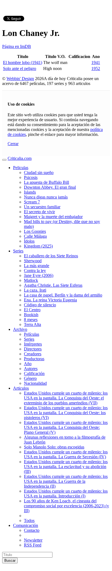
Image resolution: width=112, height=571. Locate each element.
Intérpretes (33, 344)
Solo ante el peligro (19, 68)
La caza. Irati (35, 290)
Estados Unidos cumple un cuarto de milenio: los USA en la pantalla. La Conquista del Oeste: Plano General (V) (66, 427)
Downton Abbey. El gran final (50, 187)
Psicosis (31, 177)
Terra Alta (32, 324)
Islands (30, 192)
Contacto (31, 530)
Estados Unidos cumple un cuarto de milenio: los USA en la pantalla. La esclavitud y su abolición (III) (66, 466)
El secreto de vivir (39, 211)
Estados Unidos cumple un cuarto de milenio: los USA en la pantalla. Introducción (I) (66, 493)
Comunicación (25, 525)
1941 (95, 62)
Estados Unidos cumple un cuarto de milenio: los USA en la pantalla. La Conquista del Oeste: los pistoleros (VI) (66, 412)
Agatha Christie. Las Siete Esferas (53, 285)
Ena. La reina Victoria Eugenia (50, 300)
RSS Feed (32, 545)
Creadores (32, 354)
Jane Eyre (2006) (38, 275)
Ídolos (29, 241)
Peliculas (20, 167)
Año (28, 363)
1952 (95, 68)
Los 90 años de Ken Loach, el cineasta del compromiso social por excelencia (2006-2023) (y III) (66, 506)
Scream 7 (32, 202)
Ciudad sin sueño (39, 172)
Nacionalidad (35, 383)
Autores (31, 368)
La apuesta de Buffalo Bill (46, 182)
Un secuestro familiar (42, 206)
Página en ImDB (16, 46)
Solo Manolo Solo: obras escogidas (54, 447)
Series (18, 251)
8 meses (31, 319)
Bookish (31, 314)
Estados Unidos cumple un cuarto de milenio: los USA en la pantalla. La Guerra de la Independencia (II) (66, 481)
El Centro (32, 309)
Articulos (21, 388)
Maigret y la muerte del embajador (53, 216)
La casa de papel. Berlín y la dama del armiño (63, 295)
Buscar (9, 560)
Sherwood (33, 260)
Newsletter (33, 540)
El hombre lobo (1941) (22, 62)
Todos (29, 520)
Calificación (34, 373)
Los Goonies (35, 231)
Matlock (31, 280)
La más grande (36, 265)
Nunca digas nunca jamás (46, 197)
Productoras (34, 358)
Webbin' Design (20, 78)
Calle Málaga (35, 236)
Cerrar (13, 143)
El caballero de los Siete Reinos (51, 256)
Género (30, 378)
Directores (33, 349)
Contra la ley (35, 270)
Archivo (20, 329)
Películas (31, 334)
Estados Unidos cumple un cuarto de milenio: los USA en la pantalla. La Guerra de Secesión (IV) (66, 454)
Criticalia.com (20, 158)
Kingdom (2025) (38, 246)
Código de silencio (40, 305)
